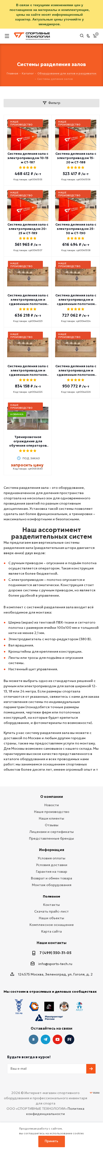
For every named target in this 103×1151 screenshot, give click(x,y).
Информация (51, 849)
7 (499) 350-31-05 (55, 952)
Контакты (51, 905)
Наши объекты (51, 918)
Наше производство (51, 812)
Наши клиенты (51, 818)
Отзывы (51, 825)
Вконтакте (33, 1039)
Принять (51, 1141)
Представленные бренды (51, 838)
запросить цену (27, 465)
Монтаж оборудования (51, 885)
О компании (51, 796)
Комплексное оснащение (51, 925)
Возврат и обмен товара (51, 878)
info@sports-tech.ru (55, 964)
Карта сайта (51, 931)
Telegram (45, 1039)
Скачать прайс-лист (51, 911)
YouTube (57, 1039)
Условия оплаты (51, 858)
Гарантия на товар (51, 871)
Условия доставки (51, 865)
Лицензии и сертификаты (51, 832)
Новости (51, 805)
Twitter (69, 1039)
